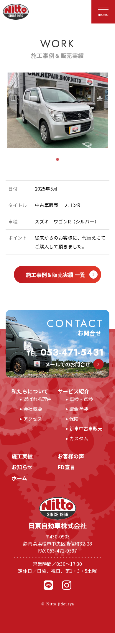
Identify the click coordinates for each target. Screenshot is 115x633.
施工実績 (25, 456)
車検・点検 (81, 399)
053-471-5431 (65, 352)
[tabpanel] (57, 110)
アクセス (32, 418)
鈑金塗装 (78, 408)
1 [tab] (57, 159)
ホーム (22, 478)
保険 (74, 418)
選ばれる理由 (37, 399)
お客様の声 (73, 456)
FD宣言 (66, 467)
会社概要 (32, 408)
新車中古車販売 (85, 428)
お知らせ (22, 467)
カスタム (78, 438)
